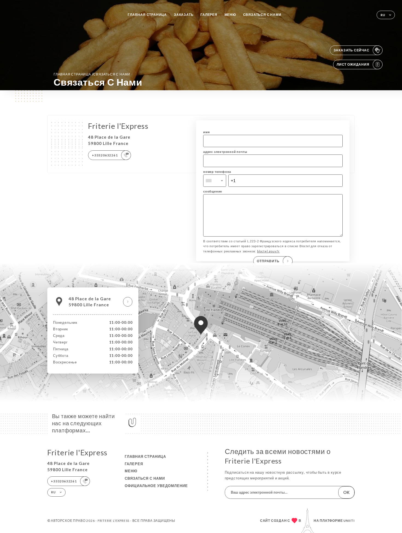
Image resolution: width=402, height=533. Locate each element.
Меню (230, 14)
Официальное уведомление (156, 486)
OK (346, 492)
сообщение (212, 191)
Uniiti (349, 520)
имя (206, 132)
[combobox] (215, 181)
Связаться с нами (262, 14)
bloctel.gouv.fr (268, 251)
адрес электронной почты (225, 151)
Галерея (208, 14)
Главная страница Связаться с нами (92, 74)
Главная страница (147, 14)
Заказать (183, 14)
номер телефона (217, 171)
